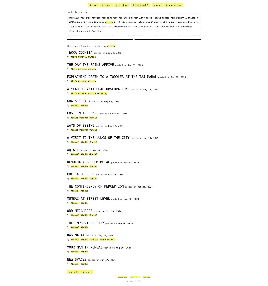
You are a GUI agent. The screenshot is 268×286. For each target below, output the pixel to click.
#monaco (182, 22)
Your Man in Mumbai (84, 247)
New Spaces (77, 259)
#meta (174, 22)
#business (124, 18)
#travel (73, 31)
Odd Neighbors (79, 211)
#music (73, 26)
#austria (86, 18)
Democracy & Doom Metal (88, 162)
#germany (99, 22)
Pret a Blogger (80, 174)
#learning (156, 22)
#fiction (193, 18)
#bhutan (96, 18)
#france (88, 22)
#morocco (193, 22)
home (93, 5)
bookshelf (140, 5)
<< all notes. (80, 272)
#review (118, 26)
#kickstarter (130, 22)
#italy (118, 22)
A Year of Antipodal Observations (98, 89)
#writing (96, 31)
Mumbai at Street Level (88, 199)
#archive (74, 18)
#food (80, 22)
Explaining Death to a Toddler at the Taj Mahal (112, 77)
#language (144, 22)
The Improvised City (85, 223)
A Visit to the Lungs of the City (98, 138)
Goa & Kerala (78, 101)
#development (153, 18)
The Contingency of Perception (95, 186)
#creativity (138, 18)
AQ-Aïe (73, 150)
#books (105, 18)
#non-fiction (85, 26)
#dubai (165, 18)
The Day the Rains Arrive (90, 65)
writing (122, 5)
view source (135, 277)
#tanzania (171, 26)
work (157, 5)
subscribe (122, 277)
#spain (145, 26)
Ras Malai (76, 235)
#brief (114, 18)
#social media (132, 26)
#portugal (107, 26)
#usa (81, 31)
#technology (185, 26)
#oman (97, 26)
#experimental (179, 18)
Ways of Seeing (80, 126)
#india (111, 46)
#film (72, 22)
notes (106, 5)
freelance (173, 5)
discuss (146, 277)
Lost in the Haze (82, 113)
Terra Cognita (79, 52)
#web (87, 31)
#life (166, 22)
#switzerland (157, 26)
